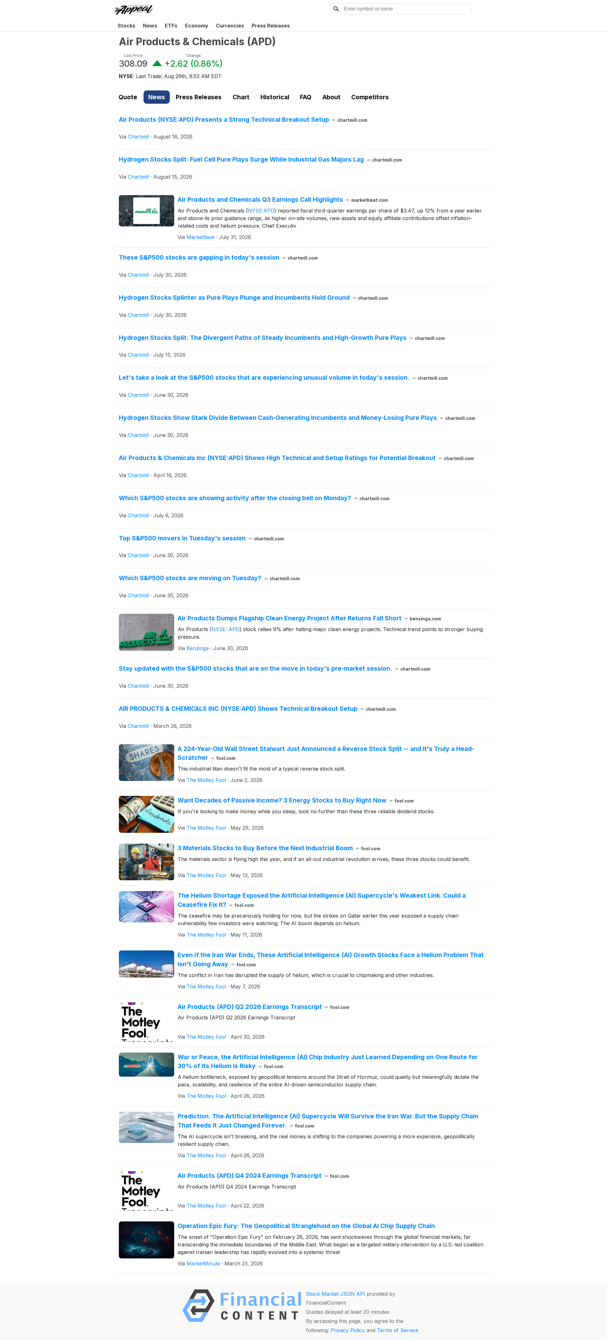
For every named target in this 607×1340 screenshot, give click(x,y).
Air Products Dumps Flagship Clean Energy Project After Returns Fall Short (309, 618)
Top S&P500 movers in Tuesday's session (201, 538)
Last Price (133, 55)
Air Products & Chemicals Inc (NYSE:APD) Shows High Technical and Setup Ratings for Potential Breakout (296, 458)
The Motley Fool (206, 780)
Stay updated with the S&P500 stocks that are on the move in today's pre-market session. (274, 668)
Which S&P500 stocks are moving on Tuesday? (209, 578)
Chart (241, 97)
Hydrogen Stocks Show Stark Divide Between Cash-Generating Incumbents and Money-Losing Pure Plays (297, 417)
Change (193, 55)
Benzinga (198, 648)
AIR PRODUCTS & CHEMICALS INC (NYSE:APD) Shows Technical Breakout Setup (257, 708)
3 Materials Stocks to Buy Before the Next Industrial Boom (279, 848)
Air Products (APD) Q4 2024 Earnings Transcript (263, 1175)
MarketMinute (203, 1263)
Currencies (230, 25)
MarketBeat (200, 237)
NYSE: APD (226, 629)
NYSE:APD (261, 210)
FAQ (305, 97)
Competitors (370, 97)
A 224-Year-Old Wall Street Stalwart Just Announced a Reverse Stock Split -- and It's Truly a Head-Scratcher (326, 753)
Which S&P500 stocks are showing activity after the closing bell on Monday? (254, 498)
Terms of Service (397, 1330)
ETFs (171, 25)
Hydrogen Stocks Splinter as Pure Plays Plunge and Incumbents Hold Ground (253, 297)
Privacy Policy (348, 1330)
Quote (128, 97)
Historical (275, 97)
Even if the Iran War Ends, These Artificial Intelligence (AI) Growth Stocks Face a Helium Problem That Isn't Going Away (331, 959)
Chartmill (138, 136)
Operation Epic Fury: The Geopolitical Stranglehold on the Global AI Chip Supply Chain (306, 1226)
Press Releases (271, 25)
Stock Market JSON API (335, 1294)
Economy (196, 25)
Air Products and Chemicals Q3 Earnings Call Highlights (283, 199)
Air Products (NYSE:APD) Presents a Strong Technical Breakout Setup (243, 119)
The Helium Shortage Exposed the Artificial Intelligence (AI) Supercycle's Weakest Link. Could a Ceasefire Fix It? (322, 900)
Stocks (126, 25)
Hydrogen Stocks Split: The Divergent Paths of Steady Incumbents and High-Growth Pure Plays (282, 337)
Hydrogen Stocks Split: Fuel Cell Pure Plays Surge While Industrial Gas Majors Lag (260, 159)
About (331, 97)
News (150, 25)
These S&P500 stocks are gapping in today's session (218, 257)
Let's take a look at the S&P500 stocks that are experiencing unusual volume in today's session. (283, 377)
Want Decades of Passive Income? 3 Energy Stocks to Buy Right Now (296, 800)
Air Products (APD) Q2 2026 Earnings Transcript (263, 1007)
